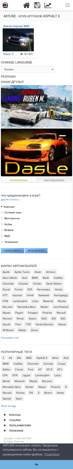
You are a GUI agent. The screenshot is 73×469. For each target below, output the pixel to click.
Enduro (8, 230)
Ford (30, 369)
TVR (28, 324)
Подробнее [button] (52, 454)
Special (7, 398)
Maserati (48, 301)
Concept (48, 363)
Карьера (9, 206)
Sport (19, 398)
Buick (46, 277)
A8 (10, 358)
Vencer (62, 324)
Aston (55, 358)
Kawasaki (43, 295)
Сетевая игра (12, 212)
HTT (5, 295)
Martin (6, 381)
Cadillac (58, 277)
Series (60, 392)
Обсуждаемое (54, 180)
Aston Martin (10, 277)
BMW (35, 277)
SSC (63, 318)
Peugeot (33, 312)
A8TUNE (26, 438)
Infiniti (30, 295)
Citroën (37, 283)
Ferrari (19, 289)
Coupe (61, 363)
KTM (5, 301)
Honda (58, 289)
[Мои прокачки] (37, 5)
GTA (29, 289)
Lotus (35, 301)
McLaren (8, 307)
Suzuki (6, 324)
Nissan (6, 312)
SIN (54, 318)
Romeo (20, 392)
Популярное (19, 180)
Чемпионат (11, 241)
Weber (22, 330)
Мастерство (12, 218)
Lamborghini (20, 301)
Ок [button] (36, 464)
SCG (44, 318)
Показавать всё (10, 337)
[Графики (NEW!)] (48, 5)
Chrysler (23, 283)
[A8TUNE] (5, 5)
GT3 (59, 369)
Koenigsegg (61, 295)
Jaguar (26, 375)
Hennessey (43, 289)
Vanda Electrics (44, 324)
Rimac (20, 318)
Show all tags (8, 406)
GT (40, 369)
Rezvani (7, 318)
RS (31, 392)
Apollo (6, 272)
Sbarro (32, 318)
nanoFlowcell (60, 307)
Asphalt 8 (41, 358)
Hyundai (17, 295)
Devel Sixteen (54, 283)
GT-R (49, 369)
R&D (7, 236)
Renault (61, 312)
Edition (6, 369)
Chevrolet (8, 283)
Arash (38, 272)
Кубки (8, 224)
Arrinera (50, 272)
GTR (15, 375)
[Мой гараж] (26, 5)
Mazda (62, 301)
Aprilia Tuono (22, 272)
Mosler (44, 307)
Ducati (6, 289)
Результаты (36, 250)
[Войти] (16, 5)
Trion (18, 324)
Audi (24, 277)
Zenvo (34, 330)
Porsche (47, 312)
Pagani (19, 312)
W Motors (8, 330)
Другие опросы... (11, 199)
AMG (29, 358)
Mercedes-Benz (27, 307)
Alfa (19, 358)
